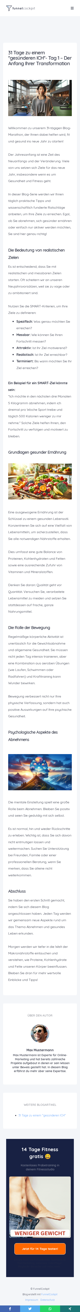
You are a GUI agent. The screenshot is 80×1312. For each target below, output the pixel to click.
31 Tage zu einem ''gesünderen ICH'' (42, 1115)
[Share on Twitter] (30, 1308)
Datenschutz (47, 1299)
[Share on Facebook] (10, 1308)
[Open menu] (72, 8)
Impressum (31, 1299)
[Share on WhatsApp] (50, 1308)
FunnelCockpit (49, 1294)
